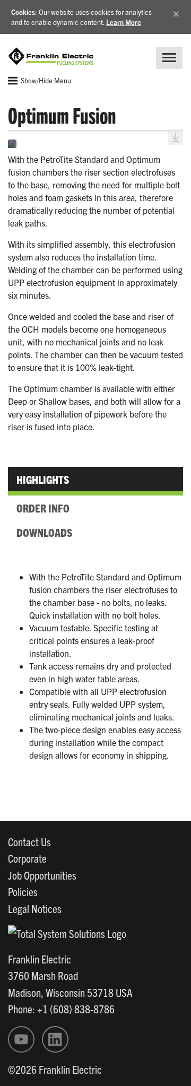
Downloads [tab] (44, 532)
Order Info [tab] (43, 508)
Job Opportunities (42, 875)
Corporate (27, 858)
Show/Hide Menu (45, 80)
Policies (23, 891)
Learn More (123, 22)
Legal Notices (35, 908)
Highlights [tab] (42, 479)
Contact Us (29, 841)
